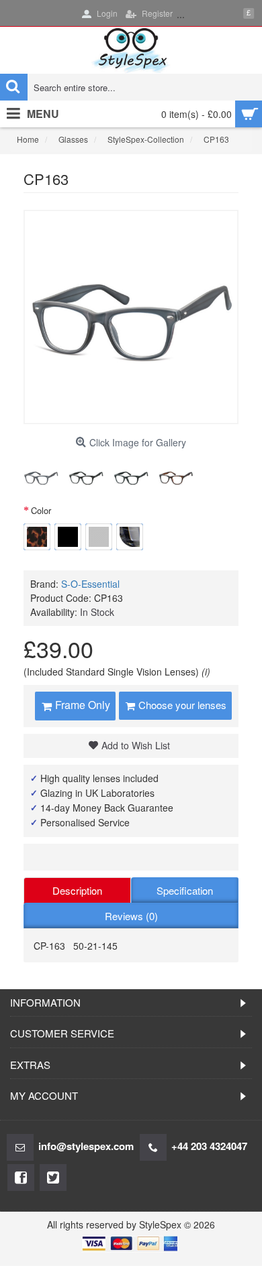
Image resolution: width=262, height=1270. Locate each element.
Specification (185, 890)
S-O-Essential (90, 583)
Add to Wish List (135, 745)
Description (77, 890)
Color (41, 510)
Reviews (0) (131, 916)
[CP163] (41, 477)
